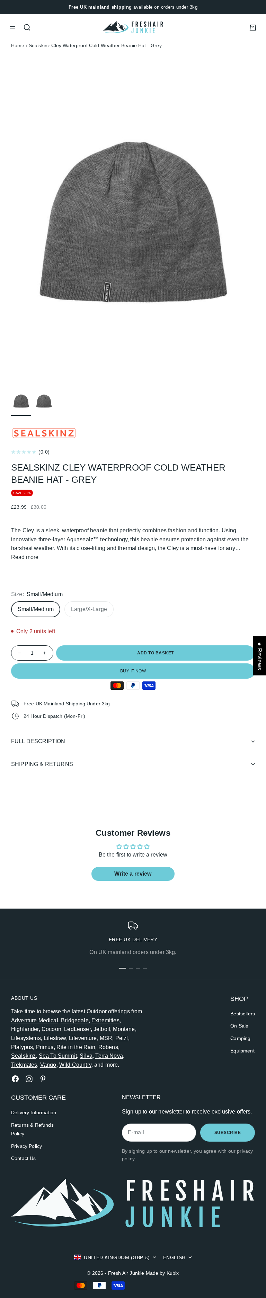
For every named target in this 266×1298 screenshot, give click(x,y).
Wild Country (75, 1065)
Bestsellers (242, 1013)
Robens (108, 1047)
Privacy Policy (26, 1146)
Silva (86, 1056)
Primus (45, 1047)
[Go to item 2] (44, 401)
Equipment (242, 1051)
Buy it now (133, 671)
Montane (124, 1029)
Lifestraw (55, 1038)
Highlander (25, 1029)
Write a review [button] (132, 874)
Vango (48, 1065)
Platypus (22, 1047)
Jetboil (102, 1029)
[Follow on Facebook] (15, 1079)
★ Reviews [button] (260, 656)
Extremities (105, 1020)
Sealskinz (23, 1056)
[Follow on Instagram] (29, 1079)
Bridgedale (75, 1020)
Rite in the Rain (76, 1047)
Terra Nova (109, 1056)
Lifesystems (26, 1038)
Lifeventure (83, 1038)
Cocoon (51, 1029)
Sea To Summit (58, 1056)
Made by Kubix (162, 1273)
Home (18, 45)
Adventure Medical (34, 1020)
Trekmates (24, 1065)
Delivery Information (33, 1112)
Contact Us (23, 1158)
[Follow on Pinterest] (43, 1079)
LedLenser (77, 1029)
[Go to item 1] (21, 401)
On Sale (239, 1026)
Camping (240, 1038)
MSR (106, 1038)
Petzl (121, 1038)
